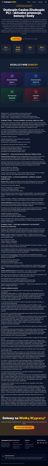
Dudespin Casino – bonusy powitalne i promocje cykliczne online (16, 113)
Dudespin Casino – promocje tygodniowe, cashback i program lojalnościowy (19, 116)
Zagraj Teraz (16, 38)
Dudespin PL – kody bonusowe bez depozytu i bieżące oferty (15, 114)
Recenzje (40, 2)
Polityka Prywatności (29, 446)
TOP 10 (29, 2)
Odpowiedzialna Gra (29, 444)
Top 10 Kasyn (16, 442)
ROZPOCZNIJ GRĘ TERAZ (24, 427)
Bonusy (34, 2)
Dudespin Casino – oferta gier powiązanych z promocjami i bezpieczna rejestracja (20, 117)
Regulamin (27, 447)
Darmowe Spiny (16, 446)
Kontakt (26, 442)
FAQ (45, 2)
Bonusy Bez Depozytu (17, 444)
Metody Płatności (16, 447)
